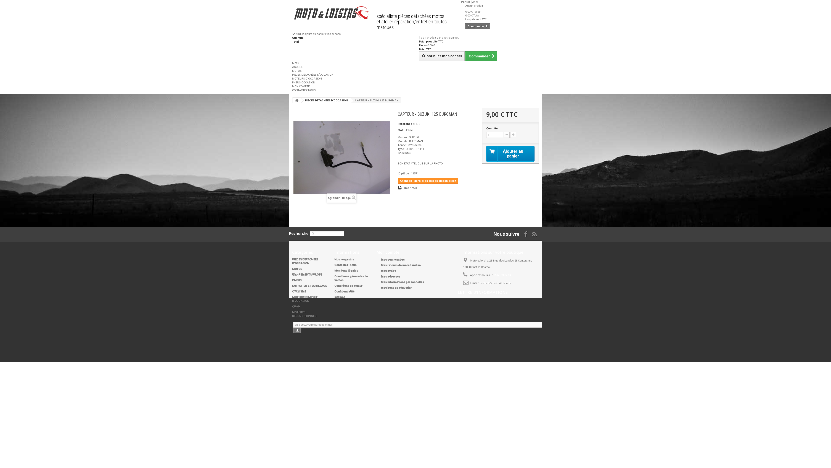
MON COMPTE (301, 86)
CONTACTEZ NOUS (304, 90)
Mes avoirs (388, 270)
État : (401, 130)
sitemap (339, 297)
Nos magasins (344, 259)
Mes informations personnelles (402, 282)
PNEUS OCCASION (303, 82)
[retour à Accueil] (297, 100)
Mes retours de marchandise (401, 265)
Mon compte (388, 252)
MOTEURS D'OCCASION (307, 78)
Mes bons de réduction (396, 287)
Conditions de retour (348, 285)
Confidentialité (344, 291)
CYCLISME (299, 291)
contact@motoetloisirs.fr (495, 283)
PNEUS (296, 280)
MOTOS (297, 70)
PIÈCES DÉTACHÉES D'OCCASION (312, 74)
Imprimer (410, 188)
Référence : (406, 123)
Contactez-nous (345, 264)
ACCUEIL (297, 66)
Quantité (492, 128)
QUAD (296, 306)
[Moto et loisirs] (331, 12)
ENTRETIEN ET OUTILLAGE (309, 285)
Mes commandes (392, 259)
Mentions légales (346, 270)
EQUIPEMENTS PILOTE (307, 274)
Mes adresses (390, 276)
